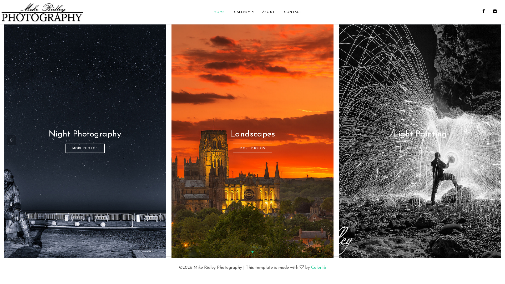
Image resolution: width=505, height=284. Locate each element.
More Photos (85, 148)
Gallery (242, 12)
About (268, 12)
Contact (293, 12)
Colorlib (318, 268)
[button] (252, 252)
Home (219, 12)
